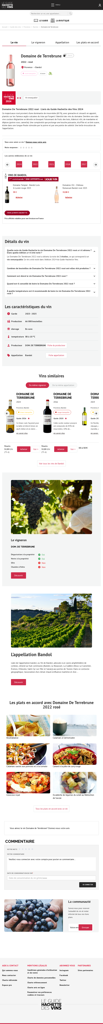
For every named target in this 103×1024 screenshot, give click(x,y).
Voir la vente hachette (17, 213)
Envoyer (85, 927)
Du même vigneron (37, 385)
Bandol (38, 67)
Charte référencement (37, 982)
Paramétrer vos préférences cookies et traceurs (39, 993)
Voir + (35, 449)
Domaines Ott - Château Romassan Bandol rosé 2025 (75, 186)
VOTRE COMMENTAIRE (15, 854)
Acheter (19, 197)
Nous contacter (9, 975)
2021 (51, 164)
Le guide (43, 20)
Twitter (63, 980)
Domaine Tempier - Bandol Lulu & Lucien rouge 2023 (26, 186)
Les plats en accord (87, 42)
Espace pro (7, 985)
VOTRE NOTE (12, 849)
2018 (67, 164)
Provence (28, 67)
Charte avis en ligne (36, 987)
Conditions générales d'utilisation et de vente (42, 971)
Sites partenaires (85, 970)
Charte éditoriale (9, 980)
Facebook (64, 975)
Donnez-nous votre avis (36, 142)
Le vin (14, 42)
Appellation (62, 42)
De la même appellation (63, 385)
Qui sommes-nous (10, 970)
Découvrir (18, 575)
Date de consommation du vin (20, 873)
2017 (84, 164)
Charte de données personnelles (41, 978)
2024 (19, 164)
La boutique (62, 20)
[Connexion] (100, 5)
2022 (35, 164)
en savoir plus (22, 433)
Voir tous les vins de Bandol (51, 463)
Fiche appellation (56, 355)
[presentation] (7, 164)
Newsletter (64, 985)
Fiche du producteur (56, 345)
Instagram (64, 970)
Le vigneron (38, 42)
